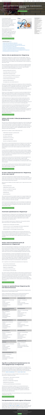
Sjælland (18, 405)
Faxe (24, 371)
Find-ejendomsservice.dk (6, 1)
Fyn (13, 405)
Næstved (7, 371)
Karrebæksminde (11, 371)
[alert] (22, 412)
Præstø (21, 371)
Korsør (19, 371)
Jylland (10, 405)
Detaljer (29, 412)
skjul (10, 41)
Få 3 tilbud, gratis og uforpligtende (8, 38)
